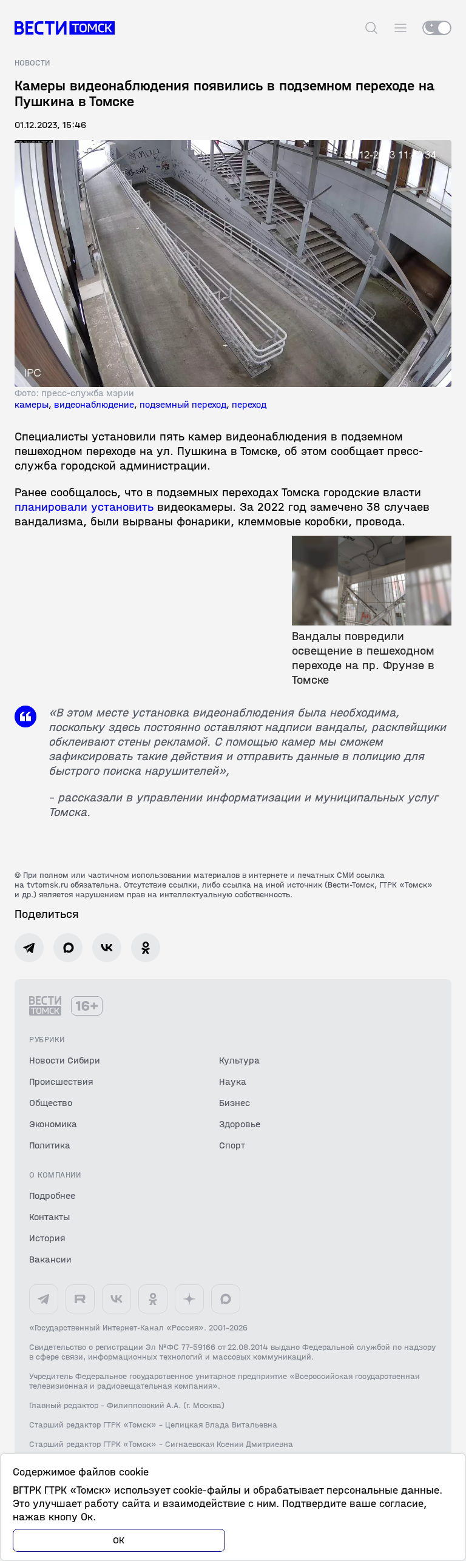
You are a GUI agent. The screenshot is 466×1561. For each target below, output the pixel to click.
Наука (232, 1081)
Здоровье (239, 1124)
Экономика (53, 1124)
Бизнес (234, 1102)
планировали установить (84, 507)
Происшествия (61, 1081)
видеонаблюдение (94, 404)
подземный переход (183, 404)
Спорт (232, 1145)
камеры (32, 404)
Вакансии (50, 1259)
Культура (239, 1060)
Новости (32, 63)
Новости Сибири (64, 1060)
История (47, 1238)
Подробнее (52, 1195)
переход (249, 404)
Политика (49, 1145)
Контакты (49, 1216)
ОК (119, 1540)
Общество (50, 1102)
